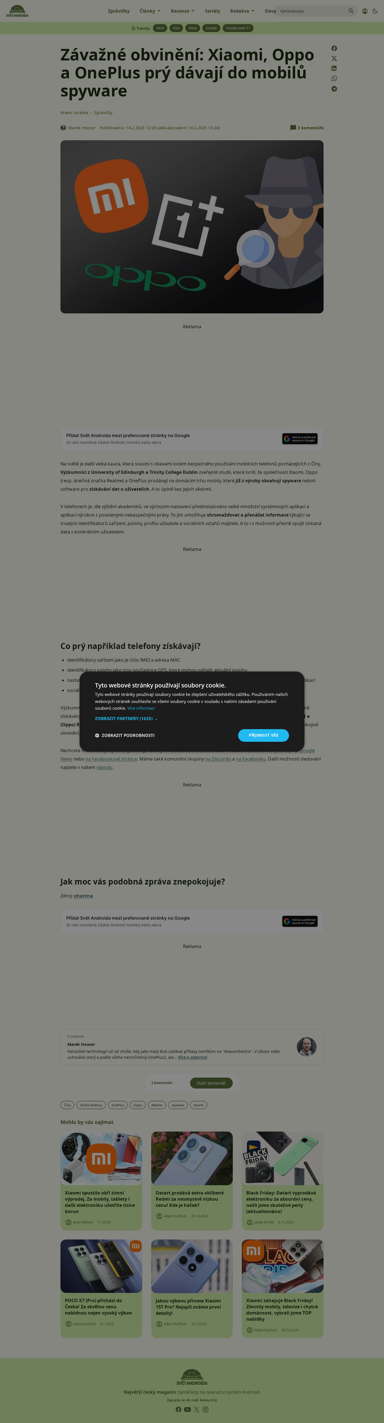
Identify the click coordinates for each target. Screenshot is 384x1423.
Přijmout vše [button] (263, 735)
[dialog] (192, 711)
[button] (192, 718)
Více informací (141, 708)
